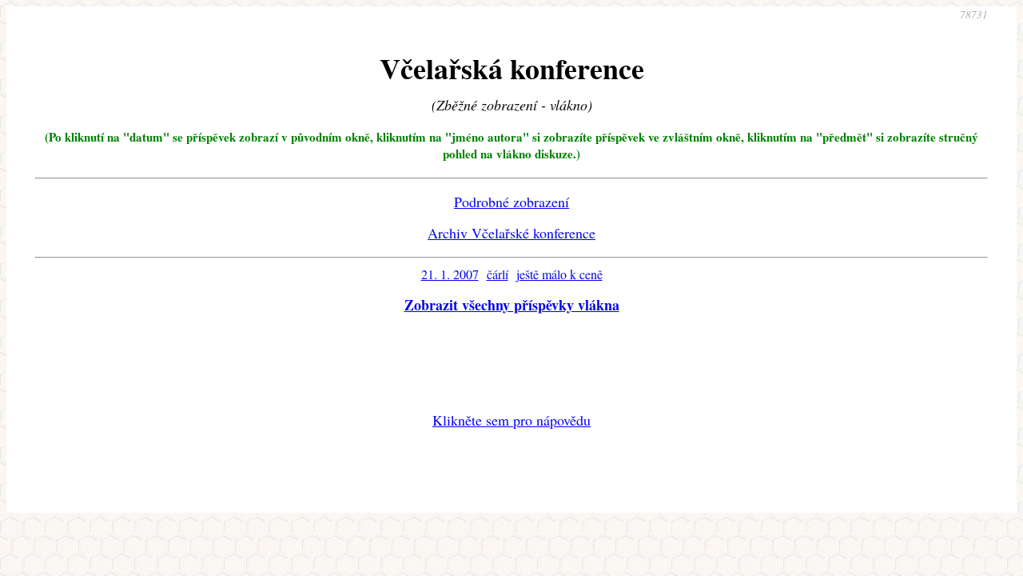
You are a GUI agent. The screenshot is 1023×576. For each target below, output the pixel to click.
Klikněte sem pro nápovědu (511, 420)
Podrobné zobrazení (511, 201)
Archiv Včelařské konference (511, 232)
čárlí (497, 274)
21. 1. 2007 (450, 274)
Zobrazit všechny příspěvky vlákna (511, 304)
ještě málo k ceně (559, 274)
